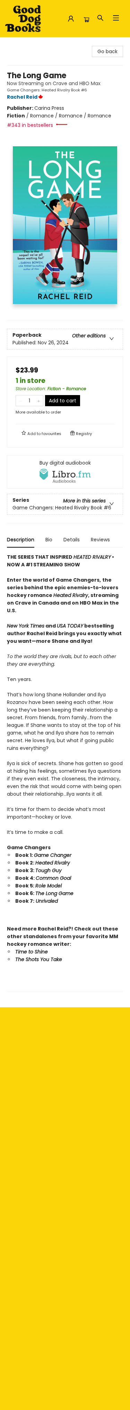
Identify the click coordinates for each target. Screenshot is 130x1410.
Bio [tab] (48, 539)
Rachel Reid (22, 96)
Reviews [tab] (100, 539)
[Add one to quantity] (38, 400)
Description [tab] (20, 539)
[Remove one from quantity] (20, 400)
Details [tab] (71, 539)
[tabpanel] (65, 772)
